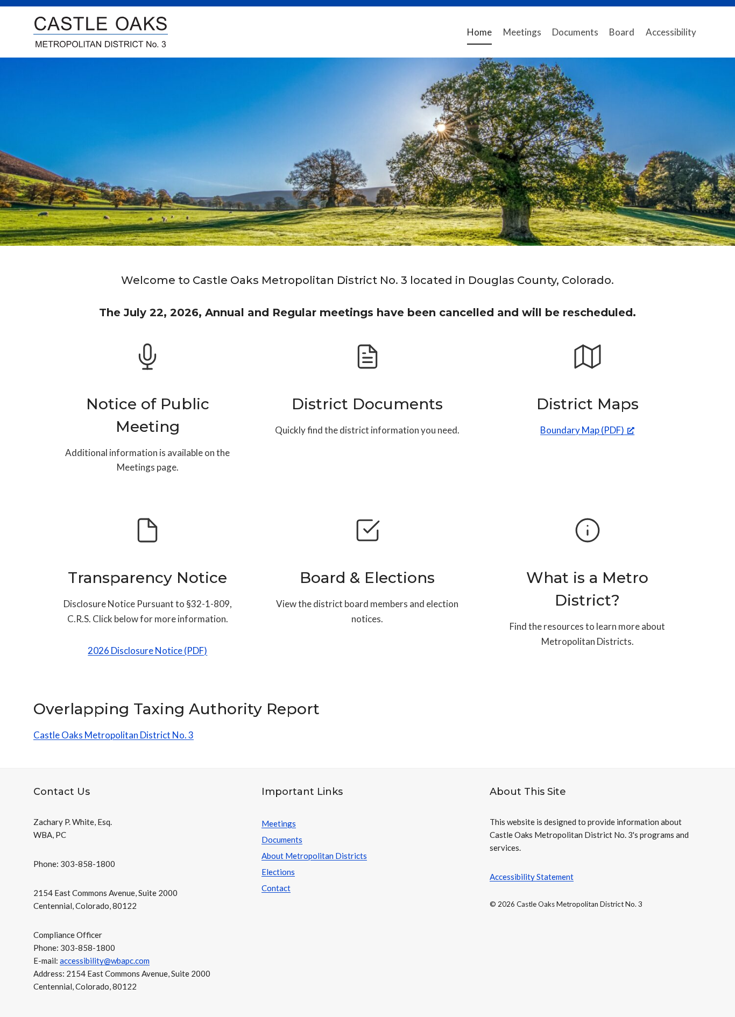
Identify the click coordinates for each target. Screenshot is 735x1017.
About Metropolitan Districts (314, 855)
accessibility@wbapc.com (105, 960)
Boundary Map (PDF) (582, 430)
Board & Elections (367, 577)
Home (479, 32)
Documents (575, 32)
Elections (278, 872)
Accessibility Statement (532, 876)
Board (621, 32)
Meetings (522, 32)
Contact (276, 888)
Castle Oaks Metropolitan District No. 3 (113, 735)
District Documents (367, 404)
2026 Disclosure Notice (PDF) (147, 650)
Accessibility (671, 32)
